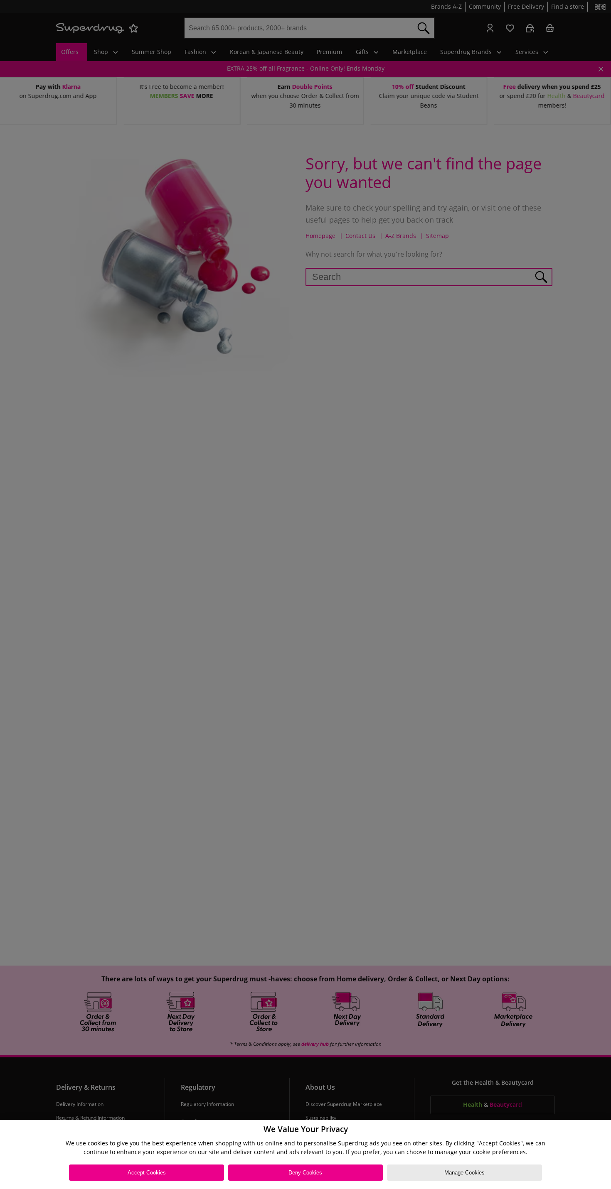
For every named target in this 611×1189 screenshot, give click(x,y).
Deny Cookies (305, 1172)
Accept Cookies (147, 1172)
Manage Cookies (464, 1172)
